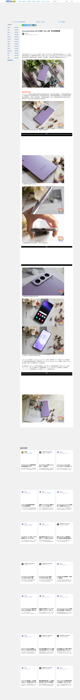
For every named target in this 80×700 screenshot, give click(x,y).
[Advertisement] (46, 44)
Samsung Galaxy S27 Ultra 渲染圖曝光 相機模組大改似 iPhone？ (64, 505)
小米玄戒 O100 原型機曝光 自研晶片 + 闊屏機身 (64, 577)
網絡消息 (66, 636)
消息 (15, 27)
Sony (8, 53)
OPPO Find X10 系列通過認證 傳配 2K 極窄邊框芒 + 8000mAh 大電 (64, 681)
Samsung (9, 50)
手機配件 (30, 596)
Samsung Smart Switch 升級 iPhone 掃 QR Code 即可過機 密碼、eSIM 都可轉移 (64, 465)
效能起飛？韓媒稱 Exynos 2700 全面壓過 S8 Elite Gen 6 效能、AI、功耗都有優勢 (46, 609)
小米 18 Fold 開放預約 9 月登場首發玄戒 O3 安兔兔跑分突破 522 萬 (28, 681)
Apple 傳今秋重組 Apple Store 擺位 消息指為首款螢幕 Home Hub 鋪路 (46, 649)
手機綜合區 (49, 492)
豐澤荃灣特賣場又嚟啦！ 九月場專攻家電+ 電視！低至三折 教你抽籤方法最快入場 (46, 681)
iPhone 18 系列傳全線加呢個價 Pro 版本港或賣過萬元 (28, 505)
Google (30, 636)
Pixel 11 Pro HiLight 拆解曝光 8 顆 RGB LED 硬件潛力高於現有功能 (28, 649)
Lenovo (9, 39)
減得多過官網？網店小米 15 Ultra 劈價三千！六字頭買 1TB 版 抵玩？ (46, 537)
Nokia (8, 43)
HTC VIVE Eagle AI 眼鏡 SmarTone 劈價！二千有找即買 (46, 465)
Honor (8, 32)
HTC (8, 34)
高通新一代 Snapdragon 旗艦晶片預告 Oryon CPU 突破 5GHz (46, 505)
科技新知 (48, 453)
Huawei (9, 36)
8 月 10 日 (66, 54)
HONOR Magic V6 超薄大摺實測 (18, 21)
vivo (8, 55)
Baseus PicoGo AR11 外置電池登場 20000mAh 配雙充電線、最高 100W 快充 (29, 609)
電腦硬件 (30, 453)
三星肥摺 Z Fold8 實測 (40, 21)
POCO (8, 48)
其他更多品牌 (10, 60)
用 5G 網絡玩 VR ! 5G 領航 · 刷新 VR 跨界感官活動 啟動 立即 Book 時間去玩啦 (64, 649)
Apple (8, 27)
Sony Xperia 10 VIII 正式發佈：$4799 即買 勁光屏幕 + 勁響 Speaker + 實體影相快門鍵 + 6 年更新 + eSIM (28, 577)
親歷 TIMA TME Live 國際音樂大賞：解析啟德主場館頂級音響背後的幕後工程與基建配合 (64, 537)
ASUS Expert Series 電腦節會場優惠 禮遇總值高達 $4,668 (28, 465)
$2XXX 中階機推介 (61, 21)
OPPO (8, 46)
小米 (8, 57)
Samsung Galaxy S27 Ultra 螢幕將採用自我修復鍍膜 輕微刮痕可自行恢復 (64, 609)
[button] (71, 1)
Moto (8, 41)
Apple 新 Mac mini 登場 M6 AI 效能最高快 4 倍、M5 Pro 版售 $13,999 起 (28, 537)
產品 (17, 27)
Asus (8, 29)
